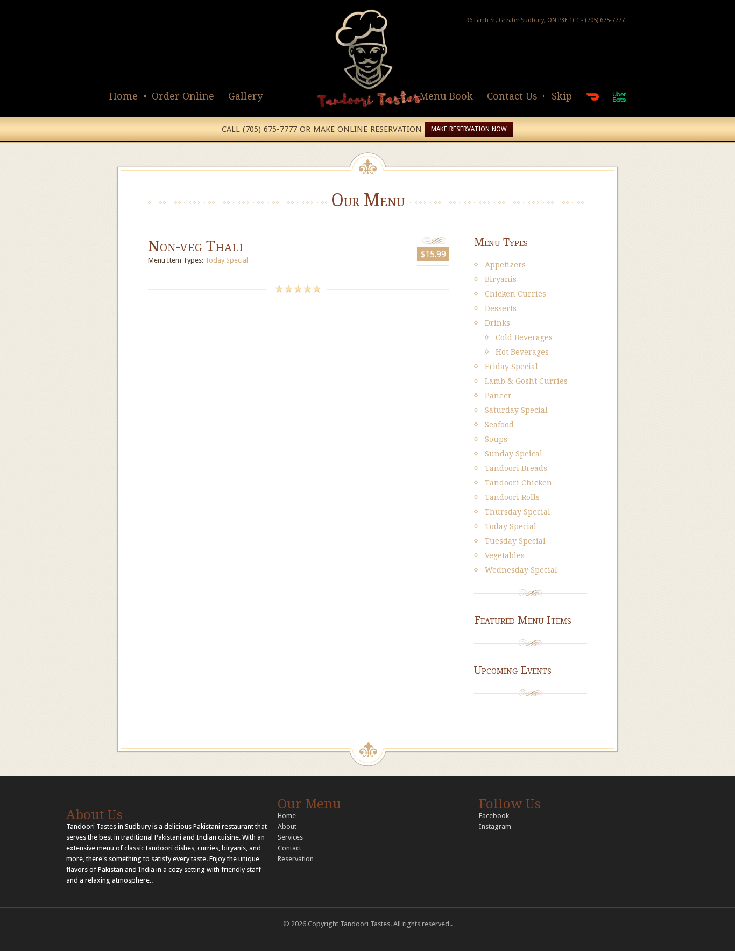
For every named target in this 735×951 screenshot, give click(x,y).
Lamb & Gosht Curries (526, 381)
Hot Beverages (522, 352)
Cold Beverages (524, 337)
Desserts (501, 308)
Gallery (245, 96)
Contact (289, 848)
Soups (496, 439)
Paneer (498, 395)
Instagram (495, 826)
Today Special (226, 260)
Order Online (183, 96)
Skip (562, 96)
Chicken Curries (515, 294)
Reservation (296, 859)
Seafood (499, 424)
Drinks (497, 323)
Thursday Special (517, 512)
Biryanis (501, 279)
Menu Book (446, 96)
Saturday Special (516, 410)
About (287, 826)
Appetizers (505, 264)
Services (290, 837)
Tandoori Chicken (518, 482)
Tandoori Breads (516, 468)
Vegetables (505, 555)
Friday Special (511, 366)
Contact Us (512, 96)
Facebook (494, 816)
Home (123, 96)
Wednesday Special (521, 570)
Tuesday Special (515, 541)
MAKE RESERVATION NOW (469, 129)
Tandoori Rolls (512, 497)
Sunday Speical (513, 453)
